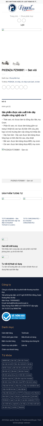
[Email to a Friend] (17, 87)
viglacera (15, 404)
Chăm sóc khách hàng (10, 349)
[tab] (21, 101)
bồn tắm (14, 371)
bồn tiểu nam (27, 368)
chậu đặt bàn (22, 389)
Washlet (21, 407)
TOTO (37, 400)
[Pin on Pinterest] (21, 87)
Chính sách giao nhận (10, 337)
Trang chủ (14, 16)
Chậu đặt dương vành (9, 393)
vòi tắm (37, 82)
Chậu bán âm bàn (8, 386)
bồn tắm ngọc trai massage (23, 378)
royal (11, 400)
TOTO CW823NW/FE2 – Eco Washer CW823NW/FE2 (31, 221)
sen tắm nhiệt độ (27, 400)
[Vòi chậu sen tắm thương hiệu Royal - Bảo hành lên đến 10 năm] (21, 8)
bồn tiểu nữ (6, 371)
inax (12, 396)
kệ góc (18, 396)
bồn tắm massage (25, 375)
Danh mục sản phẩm (9, 345)
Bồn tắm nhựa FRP (19, 382)
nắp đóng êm (26, 396)
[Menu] (3, 8)
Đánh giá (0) (6, 106)
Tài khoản (25, 333)
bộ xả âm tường (31, 382)
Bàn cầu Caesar (23, 360)
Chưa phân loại (27, 16)
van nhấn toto (7, 404)
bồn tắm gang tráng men (10, 375)
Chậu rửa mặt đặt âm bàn (31, 386)
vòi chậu (18, 82)
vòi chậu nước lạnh (27, 82)
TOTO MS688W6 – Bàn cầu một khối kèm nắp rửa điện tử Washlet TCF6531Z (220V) (11, 222)
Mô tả (4, 101)
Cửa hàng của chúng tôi (30, 341)
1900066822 (15, 300)
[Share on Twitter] (13, 87)
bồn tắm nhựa (7, 382)
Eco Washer (35, 393)
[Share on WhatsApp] (4, 87)
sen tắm (17, 400)
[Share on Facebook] (8, 87)
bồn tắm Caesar (23, 371)
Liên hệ (24, 345)
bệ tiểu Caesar (7, 368)
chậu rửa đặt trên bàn (9, 389)
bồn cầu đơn (17, 368)
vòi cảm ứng (6, 407)
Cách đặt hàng (7, 333)
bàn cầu (13, 360)
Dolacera (27, 393)
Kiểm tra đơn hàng (8, 341)
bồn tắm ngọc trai (8, 378)
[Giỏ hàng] (40, 7)
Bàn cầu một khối (20, 364)
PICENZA (11, 82)
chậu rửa (18, 386)
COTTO (20, 393)
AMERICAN (6, 360)
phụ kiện (34, 396)
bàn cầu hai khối (8, 364)
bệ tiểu (30, 364)
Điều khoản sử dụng (29, 337)
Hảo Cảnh (6, 396)
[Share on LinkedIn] (25, 87)
